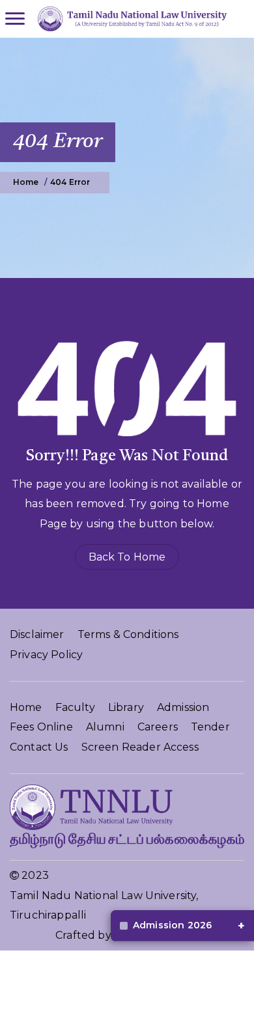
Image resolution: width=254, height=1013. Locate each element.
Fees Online (41, 727)
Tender (210, 727)
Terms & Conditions (128, 634)
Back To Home (127, 557)
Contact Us (39, 747)
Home (26, 707)
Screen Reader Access (140, 747)
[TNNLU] (129, 19)
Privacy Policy (46, 654)
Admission (183, 707)
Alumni (105, 727)
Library (126, 707)
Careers (157, 727)
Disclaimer (37, 634)
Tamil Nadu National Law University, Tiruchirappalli (104, 905)
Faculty (75, 707)
